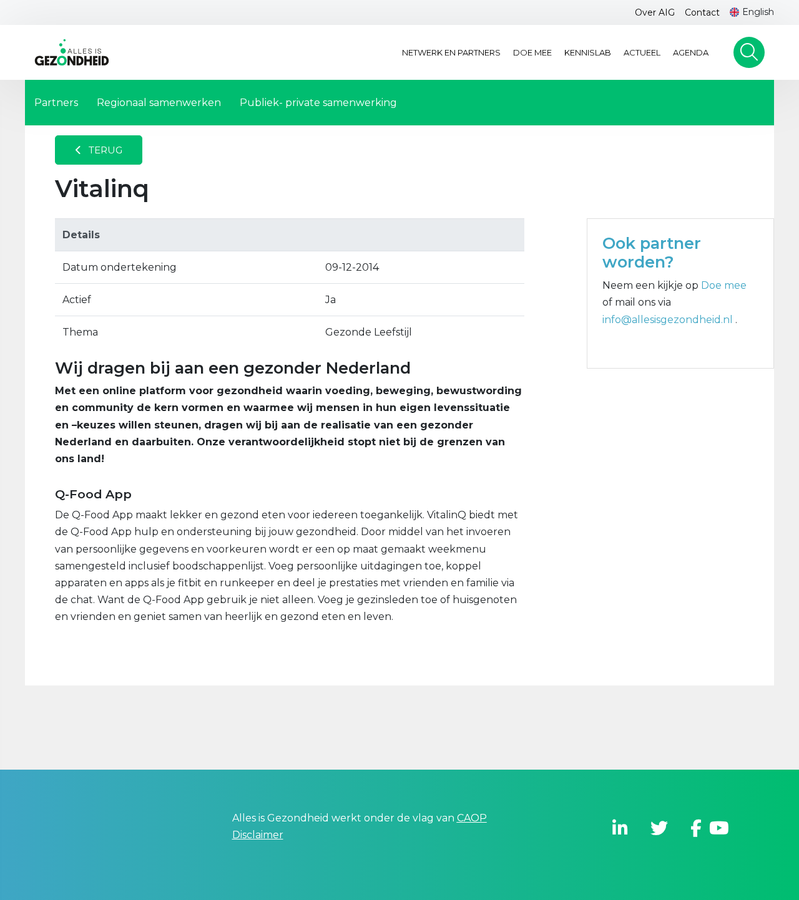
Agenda (690, 52)
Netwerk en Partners (451, 52)
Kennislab (587, 52)
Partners (56, 103)
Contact (702, 12)
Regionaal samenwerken (159, 103)
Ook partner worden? (651, 252)
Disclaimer (257, 835)
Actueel (642, 52)
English (758, 11)
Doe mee (532, 52)
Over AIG (655, 12)
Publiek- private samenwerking (318, 103)
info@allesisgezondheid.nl (668, 320)
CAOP (472, 818)
